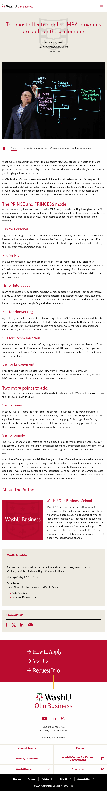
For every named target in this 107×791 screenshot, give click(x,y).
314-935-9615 (19, 593)
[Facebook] (6, 625)
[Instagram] (63, 719)
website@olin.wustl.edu (53, 738)
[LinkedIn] (22, 625)
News (13, 148)
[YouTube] (44, 719)
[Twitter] (14, 625)
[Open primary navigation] (102, 6)
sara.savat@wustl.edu (24, 597)
